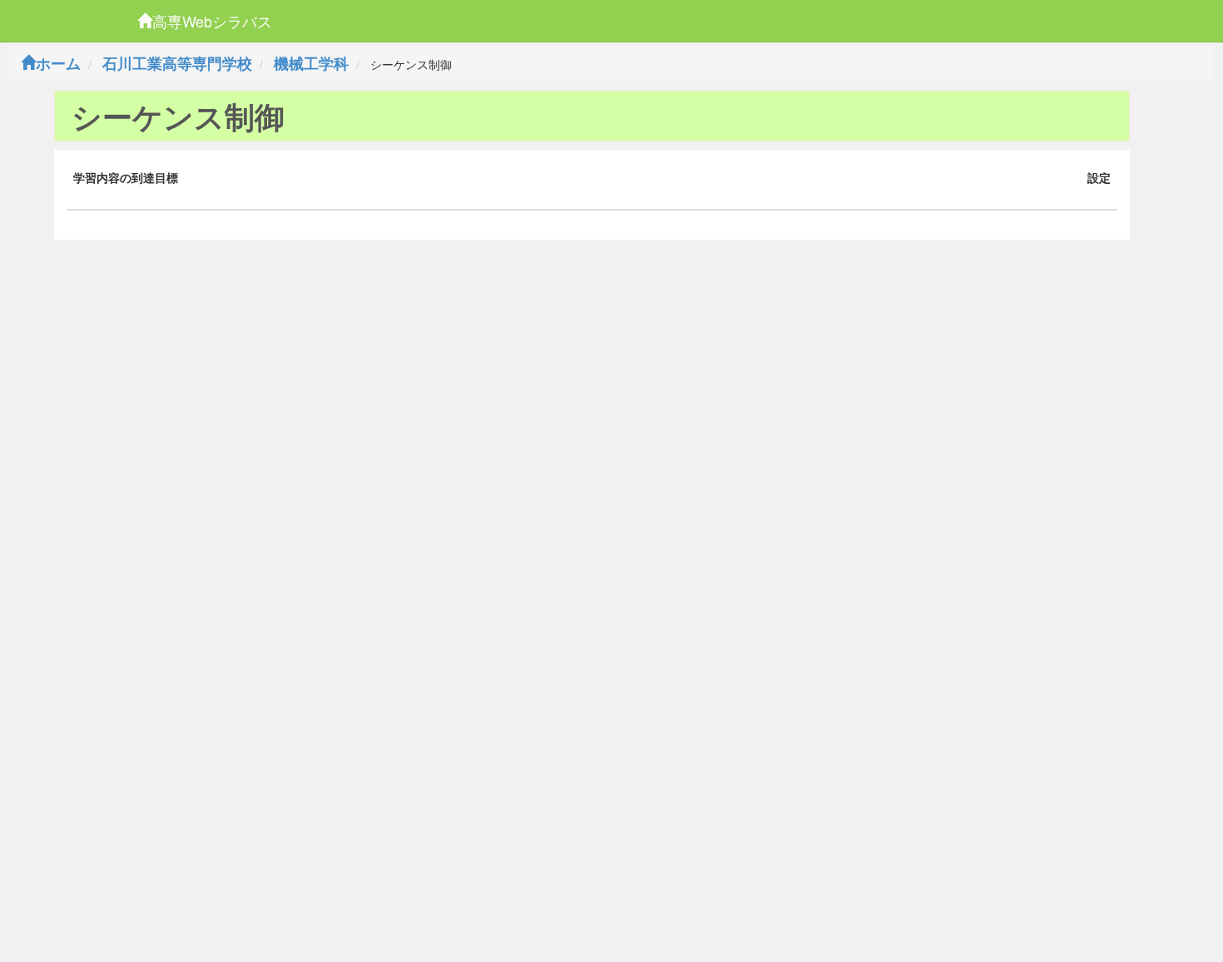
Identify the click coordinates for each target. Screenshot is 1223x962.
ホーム (58, 63)
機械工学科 (311, 63)
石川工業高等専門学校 (177, 63)
